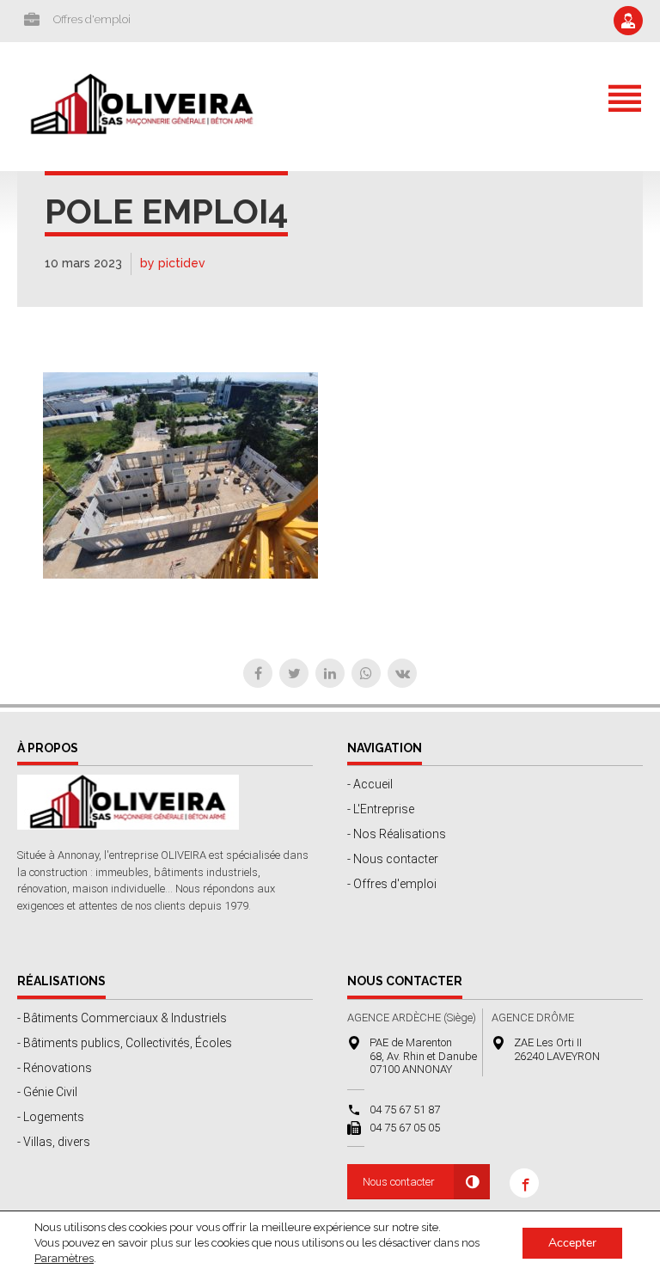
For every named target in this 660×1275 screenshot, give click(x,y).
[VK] (402, 673)
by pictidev (172, 263)
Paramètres (64, 1258)
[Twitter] (294, 673)
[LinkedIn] (330, 673)
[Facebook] (257, 673)
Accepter (572, 1243)
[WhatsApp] (366, 673)
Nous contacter (399, 1181)
